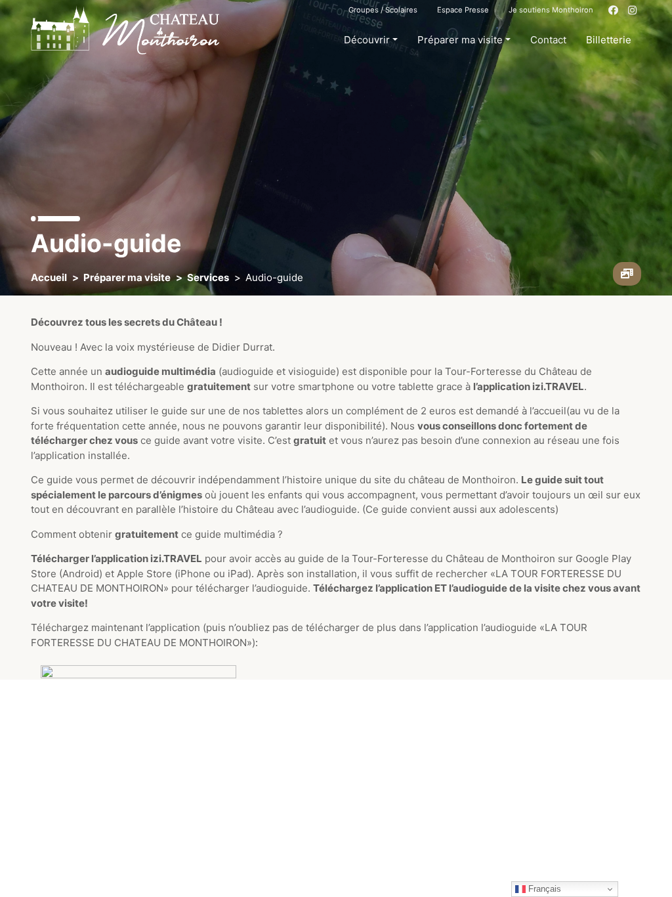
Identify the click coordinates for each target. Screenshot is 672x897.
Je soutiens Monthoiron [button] (551, 9)
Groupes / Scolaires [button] (382, 9)
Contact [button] (548, 39)
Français (543, 889)
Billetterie (608, 39)
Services (208, 277)
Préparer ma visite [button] (460, 39)
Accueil (49, 277)
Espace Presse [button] (463, 9)
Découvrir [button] (367, 39)
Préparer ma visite (127, 277)
